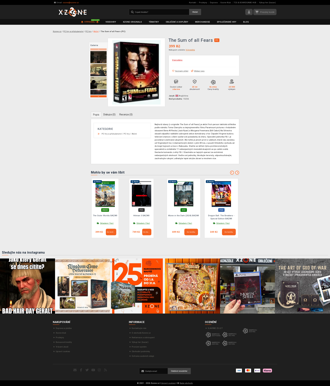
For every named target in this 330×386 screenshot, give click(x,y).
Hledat (195, 12)
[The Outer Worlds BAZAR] (105, 194)
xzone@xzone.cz (68, 3)
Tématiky (154, 22)
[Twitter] (87, 370)
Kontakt (192, 3)
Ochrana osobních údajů (143, 356)
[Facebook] (81, 370)
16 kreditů (190, 50)
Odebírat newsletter (179, 371)
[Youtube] (93, 370)
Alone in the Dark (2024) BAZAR (183, 215)
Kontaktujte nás (139, 328)
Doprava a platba (64, 328)
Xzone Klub (225, 3)
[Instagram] (99, 370)
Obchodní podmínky (141, 351)
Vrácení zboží (62, 347)
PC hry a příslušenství (112, 134)
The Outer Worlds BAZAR (105, 215)
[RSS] (106, 370)
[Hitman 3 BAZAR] (141, 194)
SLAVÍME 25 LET (215, 328)
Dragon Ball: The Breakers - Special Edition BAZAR (221, 217)
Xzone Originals (132, 22)
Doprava (214, 3)
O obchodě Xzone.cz (141, 333)
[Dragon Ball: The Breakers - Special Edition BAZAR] (221, 194)
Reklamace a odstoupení (143, 337)
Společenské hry (226, 22)
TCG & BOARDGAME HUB (245, 3)
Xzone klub (61, 333)
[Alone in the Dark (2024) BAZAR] (183, 194)
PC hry (127, 134)
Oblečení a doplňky (177, 22)
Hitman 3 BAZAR (141, 215)
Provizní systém (139, 347)
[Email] (75, 370)
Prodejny (203, 3)
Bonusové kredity (64, 342)
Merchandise (202, 22)
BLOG (246, 22)
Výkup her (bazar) (267, 3)
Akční (134, 134)
